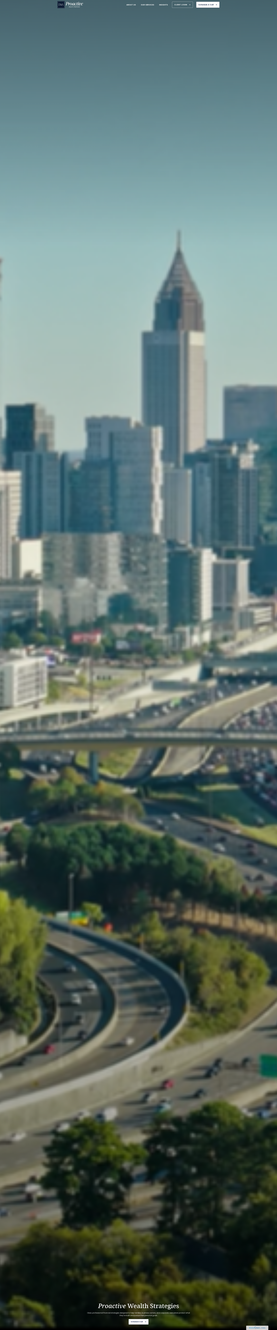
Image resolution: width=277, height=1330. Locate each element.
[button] (131, 4)
